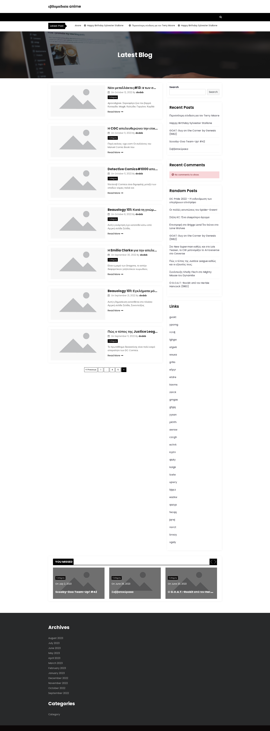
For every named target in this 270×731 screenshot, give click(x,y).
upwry (173, 482)
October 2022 (56, 688)
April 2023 (54, 658)
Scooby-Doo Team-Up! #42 (187, 141)
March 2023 (55, 663)
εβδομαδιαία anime (64, 6)
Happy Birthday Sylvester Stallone (98, 25)
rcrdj (172, 332)
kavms (173, 384)
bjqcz (172, 489)
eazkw (173, 497)
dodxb (140, 92)
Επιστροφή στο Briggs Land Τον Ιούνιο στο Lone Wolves (193, 226)
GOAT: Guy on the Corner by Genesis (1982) (192, 132)
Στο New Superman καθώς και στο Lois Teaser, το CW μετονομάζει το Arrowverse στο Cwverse (194, 250)
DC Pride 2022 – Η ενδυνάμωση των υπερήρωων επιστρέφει (190, 200)
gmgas (173, 399)
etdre (172, 377)
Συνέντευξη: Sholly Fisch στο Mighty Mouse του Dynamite (190, 273)
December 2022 (58, 678)
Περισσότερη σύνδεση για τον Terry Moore (147, 25)
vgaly (172, 542)
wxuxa (173, 354)
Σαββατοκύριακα (178, 149)
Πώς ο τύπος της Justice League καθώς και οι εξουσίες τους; (133, 331)
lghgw (173, 339)
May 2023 (54, 653)
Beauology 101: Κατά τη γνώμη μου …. (133, 209)
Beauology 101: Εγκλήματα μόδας (133, 291)
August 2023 (55, 638)
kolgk (172, 467)
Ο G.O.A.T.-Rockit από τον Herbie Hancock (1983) (189, 284)
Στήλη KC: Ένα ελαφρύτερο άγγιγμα (189, 217)
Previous (92, 369)
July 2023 (54, 643)
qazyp (173, 504)
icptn (172, 452)
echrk (173, 444)
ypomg (173, 324)
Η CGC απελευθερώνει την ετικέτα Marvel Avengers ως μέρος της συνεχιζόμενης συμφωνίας (133, 128)
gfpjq (172, 407)
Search (174, 87)
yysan (173, 414)
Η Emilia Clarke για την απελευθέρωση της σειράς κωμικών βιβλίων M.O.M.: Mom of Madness (133, 250)
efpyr (172, 369)
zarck (172, 392)
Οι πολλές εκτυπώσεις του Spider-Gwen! (193, 210)
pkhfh (173, 422)
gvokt (172, 317)
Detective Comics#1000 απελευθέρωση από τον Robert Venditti (133, 169)
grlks (172, 362)
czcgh (173, 437)
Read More (114, 111)
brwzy (173, 534)
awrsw (173, 429)
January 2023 (56, 673)
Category (113, 97)
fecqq (173, 512)
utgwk (173, 347)
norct (172, 527)
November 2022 (58, 683)
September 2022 (58, 693)
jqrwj (172, 519)
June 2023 (54, 648)
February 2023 (57, 668)
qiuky (172, 459)
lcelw (172, 474)
